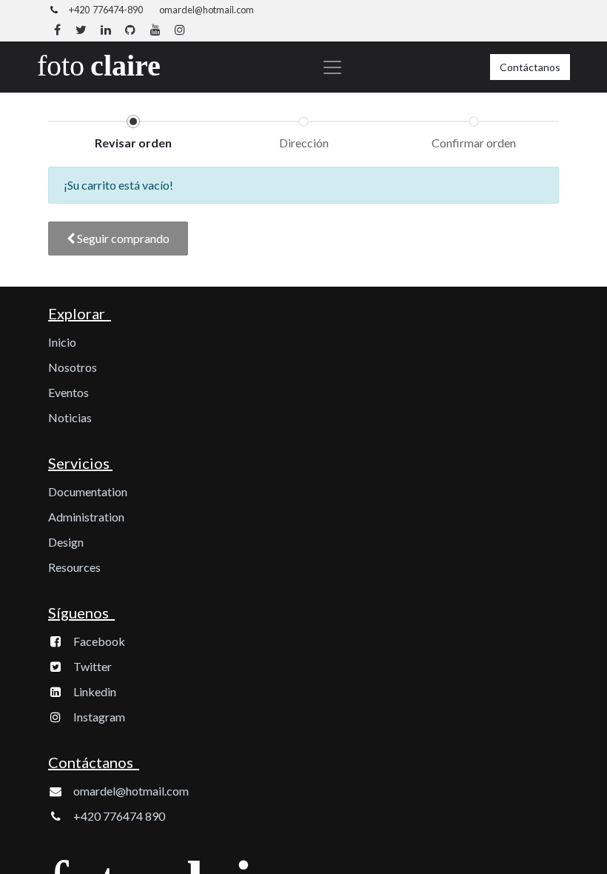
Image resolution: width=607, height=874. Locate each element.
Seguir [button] (122, 238)
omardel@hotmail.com (206, 10)
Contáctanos (530, 67)
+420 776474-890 (106, 10)
